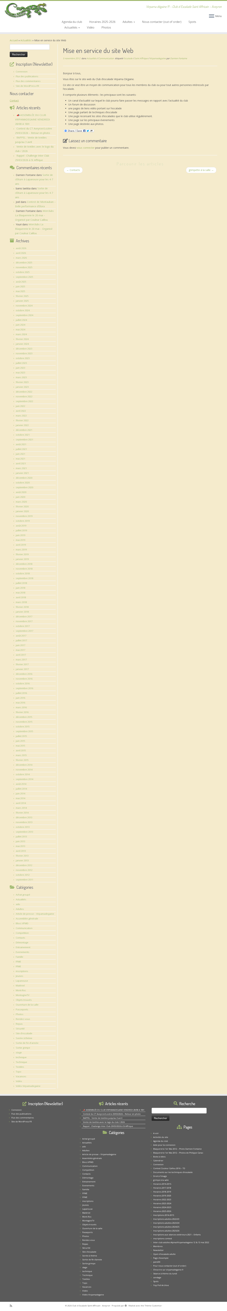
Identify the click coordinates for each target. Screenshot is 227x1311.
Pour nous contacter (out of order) (169, 1265)
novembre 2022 (24, 396)
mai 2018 (20, 592)
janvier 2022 (22, 425)
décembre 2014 (24, 764)
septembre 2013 (24, 831)
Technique (21, 1062)
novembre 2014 (24, 769)
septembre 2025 (24, 276)
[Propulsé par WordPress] (125, 1305)
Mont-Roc (21, 990)
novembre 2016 (24, 678)
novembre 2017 (24, 621)
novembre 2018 (24, 568)
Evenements (22, 952)
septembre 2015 (24, 731)
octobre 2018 (23, 573)
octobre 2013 (23, 827)
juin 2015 (20, 740)
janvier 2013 (22, 860)
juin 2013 (20, 841)
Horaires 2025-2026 (102, 22)
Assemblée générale (27, 918)
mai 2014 (20, 798)
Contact (14, 100)
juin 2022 (20, 406)
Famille (19, 956)
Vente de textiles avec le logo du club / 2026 (104, 1122)
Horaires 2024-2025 (162, 1207)
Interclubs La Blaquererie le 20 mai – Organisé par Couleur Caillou (34, 215)
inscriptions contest (162, 1238)
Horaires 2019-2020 (162, 1195)
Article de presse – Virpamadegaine (35, 913)
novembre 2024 (24, 305)
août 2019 (21, 525)
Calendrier (158, 1160)
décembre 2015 (24, 717)
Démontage (22, 942)
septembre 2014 (24, 779)
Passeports (22, 1009)
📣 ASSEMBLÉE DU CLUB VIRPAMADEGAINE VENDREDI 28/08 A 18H (32, 119)
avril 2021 (21, 463)
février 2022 (22, 420)
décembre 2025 (24, 262)
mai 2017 (20, 650)
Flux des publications (27, 76)
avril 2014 (21, 803)
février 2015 (22, 760)
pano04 (156, 1262)
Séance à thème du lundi (165, 1273)
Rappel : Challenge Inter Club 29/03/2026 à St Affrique (108, 1126)
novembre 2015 (24, 721)
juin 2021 (20, 453)
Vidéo (90, 27)
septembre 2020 (24, 487)
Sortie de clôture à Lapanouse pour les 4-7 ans (34, 179)
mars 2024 (21, 334)
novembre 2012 (24, 870)
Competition (22, 933)
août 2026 (21, 248)
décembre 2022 (24, 391)
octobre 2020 (23, 482)
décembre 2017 (24, 616)
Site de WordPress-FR (27, 86)
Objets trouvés (24, 999)
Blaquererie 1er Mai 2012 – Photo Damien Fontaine (177, 1148)
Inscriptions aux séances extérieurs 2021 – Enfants (177, 1234)
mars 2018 (21, 602)
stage (19, 1052)
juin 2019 (20, 535)
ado (18, 904)
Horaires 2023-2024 (162, 1203)
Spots (192, 22)
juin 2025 (20, 286)
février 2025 (22, 296)
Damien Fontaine (178, 58)
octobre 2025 (23, 272)
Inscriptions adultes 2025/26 (166, 1230)
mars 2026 (21, 257)
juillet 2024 (21, 320)
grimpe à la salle (161, 1180)
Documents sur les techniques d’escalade (173, 1172)
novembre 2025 (24, 267)
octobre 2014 (23, 774)
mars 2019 (21, 549)
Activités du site (160, 1137)
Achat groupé (23, 894)
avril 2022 (21, 410)
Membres (157, 1246)
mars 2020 (21, 501)
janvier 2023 (22, 387)
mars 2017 (21, 659)
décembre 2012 (24, 865)
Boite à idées (159, 1156)
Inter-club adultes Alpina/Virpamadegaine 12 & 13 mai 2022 (181, 1242)
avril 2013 (21, 851)
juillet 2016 (21, 693)
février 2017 (22, 664)
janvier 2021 (22, 473)
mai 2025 (20, 291)
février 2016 (22, 712)
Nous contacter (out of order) (161, 22)
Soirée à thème (24, 1038)
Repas (19, 1023)
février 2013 (22, 855)
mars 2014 (21, 807)
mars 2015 (21, 755)
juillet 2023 (21, 363)
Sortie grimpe (23, 1047)
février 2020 (22, 506)
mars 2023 (21, 377)
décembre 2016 (24, 674)
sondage (157, 1277)
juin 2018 (20, 587)
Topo (18, 1071)
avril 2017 (21, 654)
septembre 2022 (24, 401)
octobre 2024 (23, 310)
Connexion (21, 71)
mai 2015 (20, 745)
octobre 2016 (23, 683)
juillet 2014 (21, 788)
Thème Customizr (153, 1305)
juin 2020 (20, 497)
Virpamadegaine (158, 58)
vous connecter (86, 147)
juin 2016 (20, 697)
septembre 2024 (24, 315)
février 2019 (22, 554)
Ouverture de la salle (27, 1004)
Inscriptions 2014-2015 (163, 1215)
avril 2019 (21, 544)
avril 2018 (21, 597)
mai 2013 (20, 846)
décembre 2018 (24, 564)
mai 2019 (20, 540)
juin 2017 (20, 645)
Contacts (20, 937)
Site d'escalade (24, 1033)
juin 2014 (20, 793)
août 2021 (21, 444)
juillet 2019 (21, 530)
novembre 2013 (24, 822)
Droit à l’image (160, 1176)
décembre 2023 (24, 348)
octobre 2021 (23, 434)
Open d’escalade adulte (164, 1254)
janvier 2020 (22, 511)
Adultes (128, 22)
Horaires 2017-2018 (162, 1187)
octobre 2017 (23, 626)
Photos (106, 27)
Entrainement (23, 947)
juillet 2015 (21, 736)
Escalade (128, 58)
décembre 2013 (24, 817)
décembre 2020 (24, 477)
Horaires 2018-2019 (162, 1191)
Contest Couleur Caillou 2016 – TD (169, 1168)
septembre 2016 (24, 688)
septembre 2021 (24, 439)
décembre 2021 (24, 430)
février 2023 (22, 382)
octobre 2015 (23, 726)
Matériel (20, 985)
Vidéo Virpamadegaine (28, 1086)
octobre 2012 (23, 874)
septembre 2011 (24, 879)
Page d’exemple (160, 1258)
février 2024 (22, 339)
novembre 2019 (24, 516)
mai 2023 (20, 372)
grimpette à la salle (201, 170)
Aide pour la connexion (164, 1145)
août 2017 (21, 635)
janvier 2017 (22, 669)
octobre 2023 (23, 358)
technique (21, 1057)
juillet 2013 (21, 836)
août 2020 (21, 492)
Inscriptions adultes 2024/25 (166, 1226)
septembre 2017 (24, 630)
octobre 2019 (23, 520)
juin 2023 (20, 367)
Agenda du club (72, 22)
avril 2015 (21, 750)
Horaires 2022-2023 (162, 1199)
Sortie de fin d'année (27, 1043)
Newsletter (158, 1250)
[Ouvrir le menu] (211, 16)
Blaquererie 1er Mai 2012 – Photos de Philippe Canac (178, 1152)
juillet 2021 (21, 449)
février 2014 (22, 812)
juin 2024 (20, 324)
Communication (24, 928)
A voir (156, 1133)
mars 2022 (21, 415)
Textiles (20, 1066)
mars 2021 (21, 468)
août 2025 (21, 281)
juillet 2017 (21, 640)
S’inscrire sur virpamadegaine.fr (168, 1269)
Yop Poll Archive (161, 1285)
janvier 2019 (22, 559)
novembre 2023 (24, 353)
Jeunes (19, 976)
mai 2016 (20, 702)
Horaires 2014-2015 (162, 1184)
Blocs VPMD (22, 923)
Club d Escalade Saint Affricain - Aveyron (91, 1305)
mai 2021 (20, 458)
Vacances (21, 1076)
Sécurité (20, 1028)
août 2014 (21, 784)
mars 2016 (21, 707)
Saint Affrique (141, 58)
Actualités (71, 27)
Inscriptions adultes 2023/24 (166, 1223)
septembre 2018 (24, 578)
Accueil (14, 40)
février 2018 (22, 607)
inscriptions (22, 971)
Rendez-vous (23, 1019)
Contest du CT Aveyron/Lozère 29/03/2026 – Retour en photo (112, 1114)
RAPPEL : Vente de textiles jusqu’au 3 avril (102, 1118)
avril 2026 (21, 253)
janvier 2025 (22, 300)
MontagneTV (22, 995)
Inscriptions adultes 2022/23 (166, 1219)
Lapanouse (22, 980)
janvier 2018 (22, 611)
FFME (18, 961)
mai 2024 (20, 329)
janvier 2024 (22, 343)
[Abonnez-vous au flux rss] (12, 1306)
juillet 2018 (21, 583)
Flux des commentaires (28, 81)
